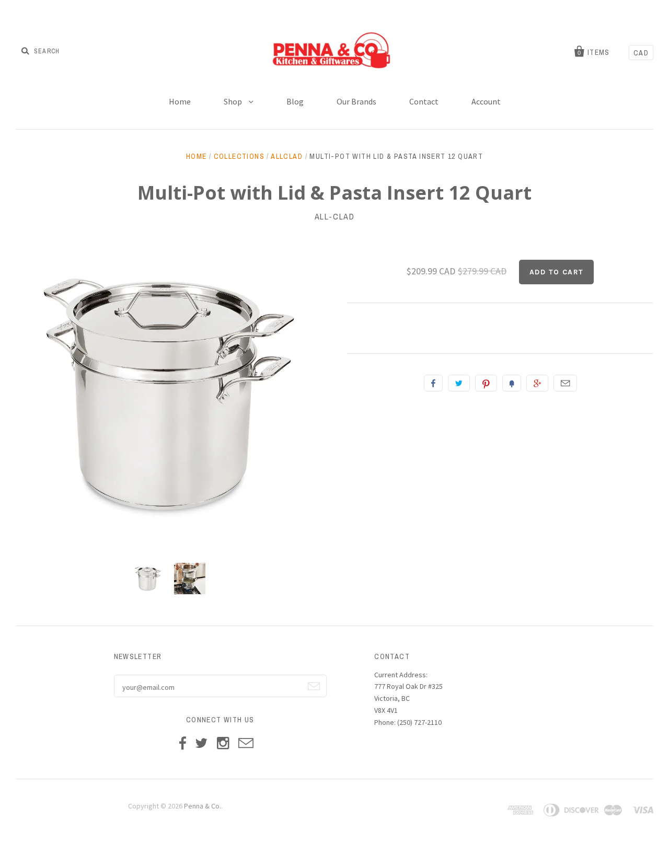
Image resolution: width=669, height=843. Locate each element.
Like (433, 383)
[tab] (500, 328)
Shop (234, 101)
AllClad (287, 156)
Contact (424, 101)
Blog (295, 101)
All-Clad (335, 216)
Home (180, 101)
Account (486, 101)
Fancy (511, 383)
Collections (239, 156)
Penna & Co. (202, 806)
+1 (537, 383)
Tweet (459, 383)
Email (565, 383)
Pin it (486, 383)
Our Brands (356, 101)
